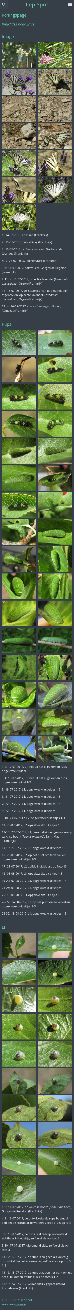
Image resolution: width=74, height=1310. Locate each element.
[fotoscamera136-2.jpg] (55, 613)
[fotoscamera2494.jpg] (55, 532)
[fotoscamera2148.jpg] (19, 505)
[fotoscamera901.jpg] (19, 1080)
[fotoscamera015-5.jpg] (55, 694)
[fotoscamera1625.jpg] (55, 1162)
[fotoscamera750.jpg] (55, 1026)
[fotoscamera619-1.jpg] (55, 972)
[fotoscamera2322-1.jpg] (19, 532)
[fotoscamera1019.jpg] (55, 369)
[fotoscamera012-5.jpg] (55, 586)
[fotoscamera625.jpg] (19, 999)
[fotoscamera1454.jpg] (19, 423)
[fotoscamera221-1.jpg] (19, 945)
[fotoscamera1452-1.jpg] (55, 450)
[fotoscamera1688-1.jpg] (19, 477)
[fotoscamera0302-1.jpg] (55, 559)
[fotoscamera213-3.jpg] (19, 136)
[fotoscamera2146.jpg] (55, 477)
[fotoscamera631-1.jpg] (19, 667)
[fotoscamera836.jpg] (55, 1053)
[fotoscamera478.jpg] (55, 190)
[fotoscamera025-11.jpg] (19, 721)
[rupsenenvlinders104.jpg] (19, 54)
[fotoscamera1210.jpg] (55, 423)
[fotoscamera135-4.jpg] (19, 613)
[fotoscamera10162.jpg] (19, 396)
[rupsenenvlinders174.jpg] (55, 54)
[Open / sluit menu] (70, 4)
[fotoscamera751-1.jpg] (55, 999)
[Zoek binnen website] (4, 4)
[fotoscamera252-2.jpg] (19, 748)
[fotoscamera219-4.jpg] (55, 945)
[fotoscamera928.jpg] (55, 1135)
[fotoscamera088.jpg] (19, 694)
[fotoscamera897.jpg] (55, 342)
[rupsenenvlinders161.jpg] (19, 81)
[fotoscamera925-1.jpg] (55, 1107)
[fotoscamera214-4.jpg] (55, 136)
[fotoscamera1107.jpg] (55, 396)
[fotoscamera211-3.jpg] (55, 108)
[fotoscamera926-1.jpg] (19, 1135)
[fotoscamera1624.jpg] (19, 1189)
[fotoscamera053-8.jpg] (55, 721)
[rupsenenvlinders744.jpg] (55, 81)
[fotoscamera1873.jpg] (19, 217)
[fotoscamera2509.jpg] (19, 559)
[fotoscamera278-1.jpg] (55, 748)
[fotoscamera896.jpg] (19, 342)
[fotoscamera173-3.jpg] (19, 640)
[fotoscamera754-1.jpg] (19, 1026)
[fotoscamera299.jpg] (55, 163)
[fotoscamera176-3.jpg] (55, 640)
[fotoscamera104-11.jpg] (55, 667)
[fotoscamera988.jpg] (19, 369)
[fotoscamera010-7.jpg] (19, 586)
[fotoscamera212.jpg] (19, 108)
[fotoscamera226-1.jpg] (19, 972)
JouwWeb (20, 1304)
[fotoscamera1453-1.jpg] (19, 450)
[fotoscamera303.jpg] (19, 190)
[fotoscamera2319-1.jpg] (55, 505)
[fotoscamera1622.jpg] (19, 1162)
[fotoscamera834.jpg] (19, 1053)
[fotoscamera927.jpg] (19, 1107)
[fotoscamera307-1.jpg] (19, 163)
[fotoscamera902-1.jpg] (55, 1080)
